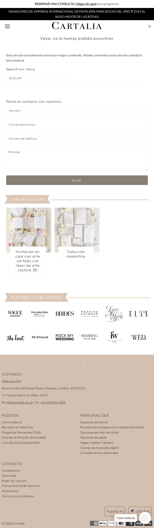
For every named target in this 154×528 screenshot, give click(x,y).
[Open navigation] (7, 26)
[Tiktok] (84, 363)
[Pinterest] (77, 363)
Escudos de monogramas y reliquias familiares (112, 427)
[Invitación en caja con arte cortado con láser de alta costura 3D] (28, 230)
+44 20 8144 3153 (52, 402)
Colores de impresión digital (99, 448)
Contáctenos (11, 470)
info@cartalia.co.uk (19, 402)
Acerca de (9, 475)
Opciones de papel (93, 437)
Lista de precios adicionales (21, 442)
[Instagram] (70, 363)
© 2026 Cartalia (13, 523)
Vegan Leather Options (96, 442)
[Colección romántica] (77, 230)
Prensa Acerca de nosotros (21, 486)
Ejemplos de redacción (17, 427)
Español (113, 511)
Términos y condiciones (18, 496)
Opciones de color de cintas (99, 432)
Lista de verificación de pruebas (24, 437)
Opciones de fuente (94, 422)
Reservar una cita (14, 481)
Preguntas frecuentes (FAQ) (21, 432)
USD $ (141, 511)
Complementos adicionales (99, 453)
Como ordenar (12, 422)
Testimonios (10, 491)
